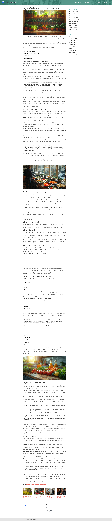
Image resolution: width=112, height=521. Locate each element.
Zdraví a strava (73, 23)
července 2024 (73, 38)
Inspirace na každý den (28, 58)
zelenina (39, 484)
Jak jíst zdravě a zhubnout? (27, 497)
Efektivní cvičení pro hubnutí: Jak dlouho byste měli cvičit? (50, 497)
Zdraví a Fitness (73, 21)
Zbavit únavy (86, 2)
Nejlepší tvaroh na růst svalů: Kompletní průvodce (61, 497)
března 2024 (72, 46)
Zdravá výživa (73, 25)
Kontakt (47, 515)
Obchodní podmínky (49, 509)
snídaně (28, 484)
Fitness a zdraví (73, 27)
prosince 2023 (73, 52)
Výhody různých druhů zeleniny (29, 51)
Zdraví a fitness (73, 11)
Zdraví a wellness (74, 13)
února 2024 (72, 48)
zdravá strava (33, 484)
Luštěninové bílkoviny (97, 2)
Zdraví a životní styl (74, 15)
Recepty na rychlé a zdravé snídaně (30, 55)
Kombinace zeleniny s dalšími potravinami (31, 53)
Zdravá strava (78, 2)
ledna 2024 (72, 50)
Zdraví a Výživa (73, 29)
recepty (44, 484)
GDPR (47, 513)
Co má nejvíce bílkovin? (37, 497)
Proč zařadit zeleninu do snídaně (30, 49)
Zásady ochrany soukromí (49, 511)
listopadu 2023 (73, 54)
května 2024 (72, 42)
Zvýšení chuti (107, 2)
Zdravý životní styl (74, 19)
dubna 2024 (72, 44)
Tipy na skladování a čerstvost (29, 56)
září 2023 (72, 58)
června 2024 (72, 40)
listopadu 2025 (73, 36)
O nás (47, 507)
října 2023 (72, 56)
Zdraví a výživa (73, 17)
